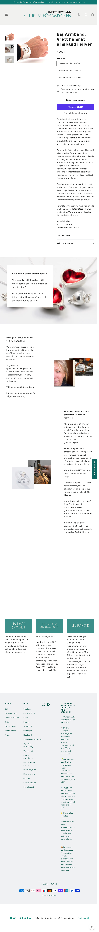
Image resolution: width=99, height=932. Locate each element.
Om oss (26, 778)
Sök (6, 709)
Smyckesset (28, 787)
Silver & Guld (29, 713)
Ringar (26, 722)
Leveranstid (64, 236)
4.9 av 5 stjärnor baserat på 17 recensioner (54, 918)
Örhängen (27, 731)
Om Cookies (10, 726)
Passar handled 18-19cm (70, 77)
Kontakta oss (10, 731)
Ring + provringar (28, 756)
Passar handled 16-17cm (70, 63)
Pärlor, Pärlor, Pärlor (29, 764)
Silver (25, 718)
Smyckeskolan (29, 783)
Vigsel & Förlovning (28, 745)
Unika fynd (28, 751)
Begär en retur (11, 713)
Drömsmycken (29, 770)
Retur (7, 722)
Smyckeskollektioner (30, 739)
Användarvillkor (12, 718)
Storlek (61, 59)
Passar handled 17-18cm (70, 70)
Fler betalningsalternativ (75, 113)
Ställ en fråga (65, 243)
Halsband (27, 735)
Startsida (27, 709)
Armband (27, 726)
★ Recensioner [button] (94, 468)
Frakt (7, 735)
